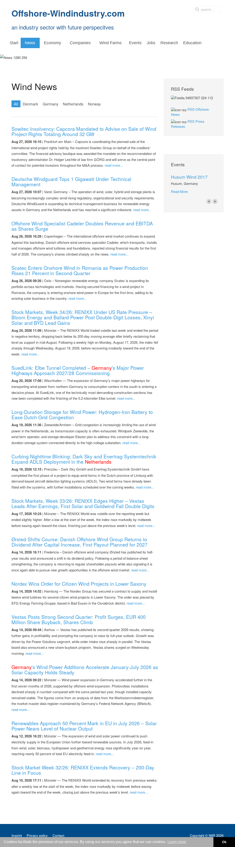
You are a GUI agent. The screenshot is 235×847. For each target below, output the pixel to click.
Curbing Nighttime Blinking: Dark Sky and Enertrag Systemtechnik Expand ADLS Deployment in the (83, 459)
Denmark (30, 104)
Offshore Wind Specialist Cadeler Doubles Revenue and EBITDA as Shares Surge (82, 226)
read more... (114, 165)
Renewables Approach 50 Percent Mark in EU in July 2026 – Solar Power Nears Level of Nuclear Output (84, 726)
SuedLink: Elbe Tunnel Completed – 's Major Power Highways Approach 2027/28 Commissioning (77, 370)
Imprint (16, 835)
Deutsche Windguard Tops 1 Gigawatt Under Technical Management (71, 181)
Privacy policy (37, 835)
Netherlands (73, 104)
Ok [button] (224, 842)
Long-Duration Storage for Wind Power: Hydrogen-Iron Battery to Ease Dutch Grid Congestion (82, 414)
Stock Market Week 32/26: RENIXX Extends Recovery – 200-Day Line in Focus (82, 770)
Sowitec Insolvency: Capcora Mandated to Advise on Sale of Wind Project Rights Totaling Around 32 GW (83, 131)
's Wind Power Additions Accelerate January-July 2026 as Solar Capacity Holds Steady (84, 670)
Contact (58, 835)
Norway (94, 104)
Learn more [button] (177, 842)
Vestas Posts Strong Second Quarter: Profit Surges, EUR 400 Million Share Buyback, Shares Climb (78, 619)
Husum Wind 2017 (189, 177)
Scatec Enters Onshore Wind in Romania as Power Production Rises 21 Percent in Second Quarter (79, 270)
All (16, 104)
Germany (50, 104)
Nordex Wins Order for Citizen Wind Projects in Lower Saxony (78, 583)
